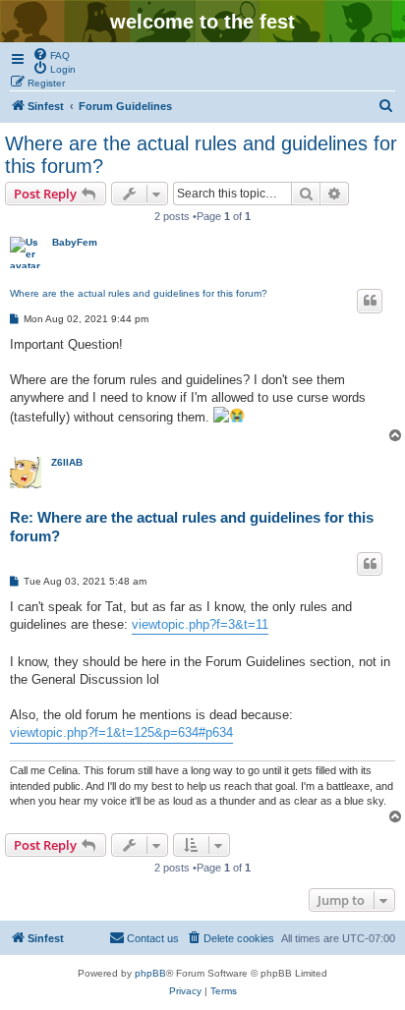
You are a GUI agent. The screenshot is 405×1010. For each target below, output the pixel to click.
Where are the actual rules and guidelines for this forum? (201, 155)
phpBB (150, 973)
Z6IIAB (67, 462)
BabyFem (74, 242)
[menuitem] (51, 54)
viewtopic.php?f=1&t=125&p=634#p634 (121, 732)
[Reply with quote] (369, 300)
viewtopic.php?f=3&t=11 (200, 624)
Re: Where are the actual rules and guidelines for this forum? (192, 526)
